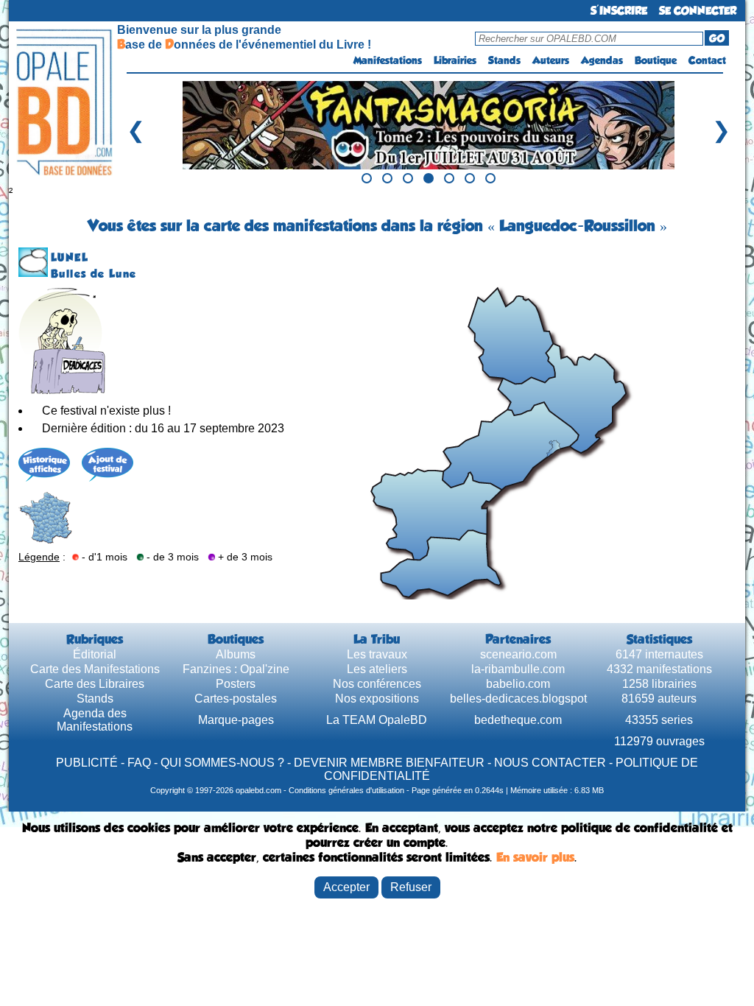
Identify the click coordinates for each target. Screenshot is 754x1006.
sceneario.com (518, 654)
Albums (236, 654)
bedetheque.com (518, 720)
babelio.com (518, 684)
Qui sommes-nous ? (222, 762)
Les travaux (377, 654)
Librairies (455, 60)
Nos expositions (377, 698)
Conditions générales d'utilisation (346, 790)
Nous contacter (550, 762)
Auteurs (550, 60)
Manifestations (387, 60)
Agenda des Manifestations (95, 720)
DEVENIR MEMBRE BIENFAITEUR (389, 762)
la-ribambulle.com (518, 669)
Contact (707, 60)
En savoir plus (535, 857)
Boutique (656, 60)
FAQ (139, 762)
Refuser (410, 887)
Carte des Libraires (94, 684)
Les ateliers (377, 669)
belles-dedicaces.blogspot (518, 698)
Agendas (602, 60)
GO (717, 38)
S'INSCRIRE (619, 10)
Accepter (346, 887)
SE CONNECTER (697, 10)
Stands (504, 60)
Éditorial (94, 654)
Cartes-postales (235, 698)
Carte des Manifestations (95, 669)
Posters (236, 684)
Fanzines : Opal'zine (236, 669)
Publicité (87, 762)
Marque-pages (236, 720)
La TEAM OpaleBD (376, 720)
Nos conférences (377, 684)
